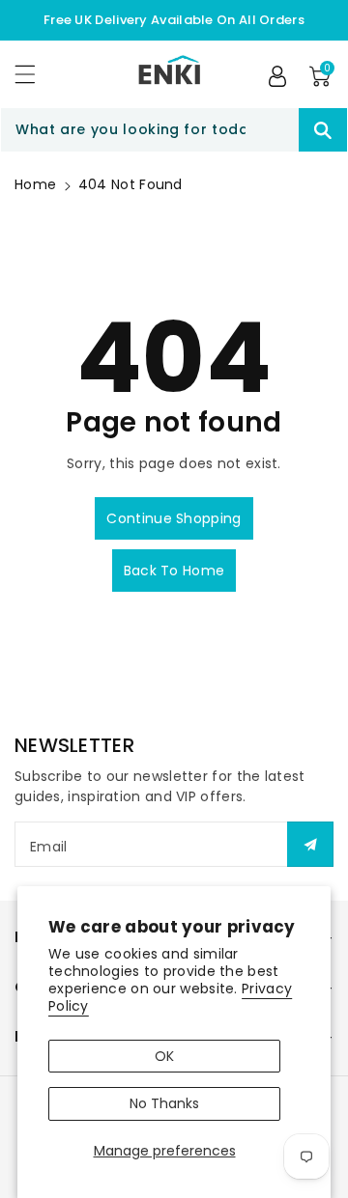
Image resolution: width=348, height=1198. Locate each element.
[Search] (323, 130)
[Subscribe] (310, 844)
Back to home (174, 570)
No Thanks (164, 1103)
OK (164, 1056)
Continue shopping (173, 518)
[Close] (265, 130)
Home (35, 184)
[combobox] (174, 130)
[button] (33, 74)
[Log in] (277, 76)
